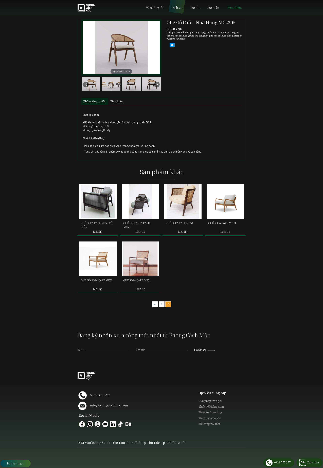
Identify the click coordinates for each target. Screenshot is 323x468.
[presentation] (167, 346)
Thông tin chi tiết (94, 101)
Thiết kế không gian (211, 406)
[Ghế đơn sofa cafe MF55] (140, 201)
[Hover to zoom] (121, 47)
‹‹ (155, 304)
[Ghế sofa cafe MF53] (225, 201)
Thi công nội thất (209, 424)
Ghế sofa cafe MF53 (222, 223)
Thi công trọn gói (209, 418)
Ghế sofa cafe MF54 (179, 223)
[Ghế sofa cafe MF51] (140, 258)
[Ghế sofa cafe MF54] (183, 201)
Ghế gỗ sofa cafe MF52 (97, 280)
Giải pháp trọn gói (210, 401)
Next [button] (157, 84)
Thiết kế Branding (210, 412)
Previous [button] (86, 84)
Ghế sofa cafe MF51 (137, 280)
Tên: (80, 350)
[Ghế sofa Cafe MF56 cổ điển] (98, 201)
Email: (140, 350)
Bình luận (116, 101)
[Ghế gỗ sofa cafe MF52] (98, 258)
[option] (91, 85)
